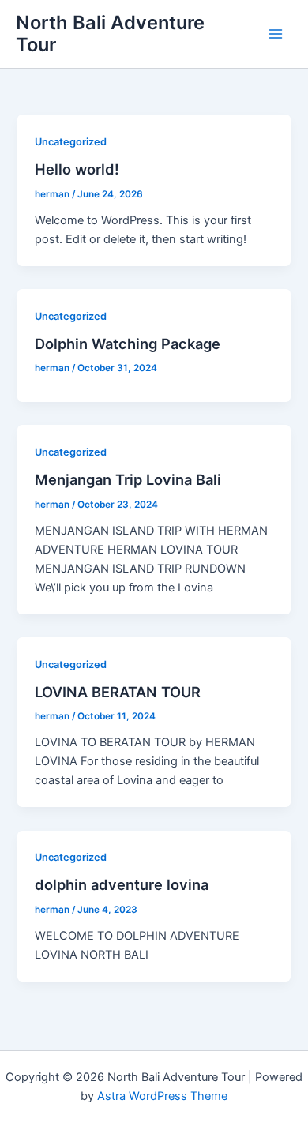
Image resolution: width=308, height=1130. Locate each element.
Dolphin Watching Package (127, 343)
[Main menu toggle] (275, 34)
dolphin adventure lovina (121, 884)
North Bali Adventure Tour (110, 33)
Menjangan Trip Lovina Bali (128, 479)
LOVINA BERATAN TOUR (118, 691)
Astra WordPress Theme (162, 1096)
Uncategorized (71, 142)
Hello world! (77, 169)
